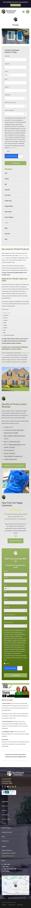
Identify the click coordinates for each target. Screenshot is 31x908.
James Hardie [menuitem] (8, 211)
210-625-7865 (7, 783)
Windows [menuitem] (8, 169)
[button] (28, 523)
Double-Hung (6, 312)
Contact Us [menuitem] (5, 841)
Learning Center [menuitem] (7, 832)
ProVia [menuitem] (6, 222)
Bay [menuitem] (6, 184)
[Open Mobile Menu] (24, 12)
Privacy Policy (13, 147)
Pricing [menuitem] (4, 823)
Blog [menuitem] (3, 836)
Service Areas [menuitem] (6, 819)
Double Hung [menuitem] (8, 200)
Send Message (15, 163)
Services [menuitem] (4, 810)
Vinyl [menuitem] (6, 239)
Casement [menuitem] (7, 189)
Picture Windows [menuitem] (9, 217)
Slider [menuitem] (6, 228)
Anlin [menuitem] (6, 173)
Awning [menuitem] (7, 178)
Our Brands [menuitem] (5, 815)
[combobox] (15, 98)
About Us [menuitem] (5, 806)
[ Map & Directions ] (8, 856)
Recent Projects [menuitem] (6, 828)
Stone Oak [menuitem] (7, 233)
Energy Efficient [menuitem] (9, 206)
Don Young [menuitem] (7, 195)
